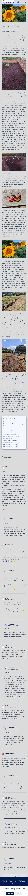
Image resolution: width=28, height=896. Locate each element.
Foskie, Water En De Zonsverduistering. (13, 424)
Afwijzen (18, 893)
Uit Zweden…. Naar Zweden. (10, 426)
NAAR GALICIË (12, 2)
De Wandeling (6, 422)
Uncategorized (5, 31)
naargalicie (6, 436)
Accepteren (10, 893)
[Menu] (25, 2)
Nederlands (6, 0)
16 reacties (13, 31)
